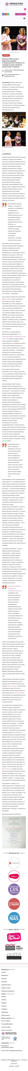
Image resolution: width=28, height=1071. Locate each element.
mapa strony (14, 1063)
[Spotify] (8, 14)
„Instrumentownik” (19, 692)
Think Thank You (7, 769)
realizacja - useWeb (14, 1066)
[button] (24, 18)
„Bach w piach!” (12, 686)
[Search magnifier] (25, 9)
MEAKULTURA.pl (7, 299)
